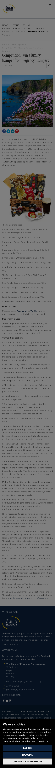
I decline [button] (27, 755)
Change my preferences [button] (27, 761)
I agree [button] (27, 748)
